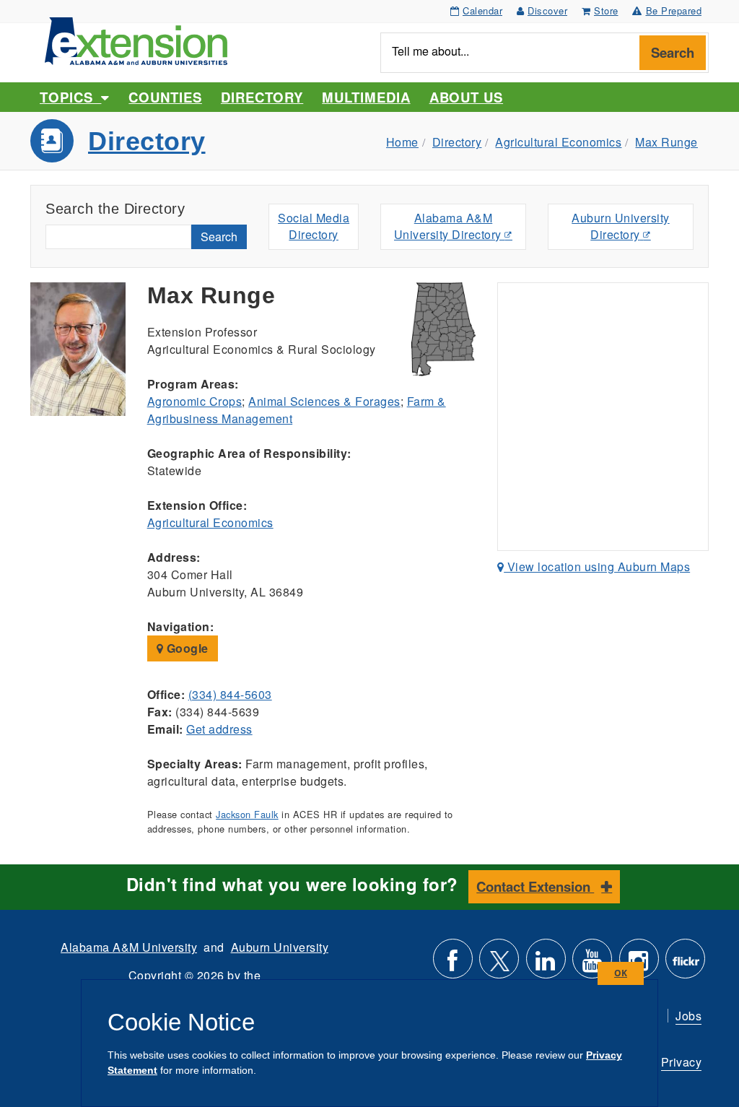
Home (402, 142)
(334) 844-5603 (230, 694)
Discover (547, 10)
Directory (262, 97)
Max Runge (666, 142)
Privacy (681, 1062)
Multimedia (366, 97)
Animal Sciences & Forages (324, 401)
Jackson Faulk (247, 814)
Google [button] (186, 648)
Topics (70, 97)
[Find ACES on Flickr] (685, 964)
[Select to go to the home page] (136, 39)
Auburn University (280, 947)
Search (672, 52)
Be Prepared (674, 10)
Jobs (688, 1015)
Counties (164, 97)
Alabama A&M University (129, 947)
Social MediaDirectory (313, 226)
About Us (466, 97)
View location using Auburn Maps (597, 566)
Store (606, 10)
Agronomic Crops (194, 401)
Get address (219, 729)
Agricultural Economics (558, 142)
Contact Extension (535, 886)
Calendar (482, 10)
